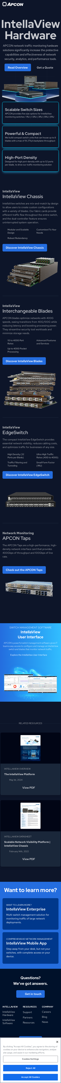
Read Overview (18, 67)
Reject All (30, 1068)
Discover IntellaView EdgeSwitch (27, 475)
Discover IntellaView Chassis (25, 247)
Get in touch (33, 994)
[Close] (57, 1041)
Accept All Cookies (30, 1077)
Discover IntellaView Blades (24, 361)
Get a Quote (45, 67)
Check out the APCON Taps (24, 570)
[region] (30, 1060)
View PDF (28, 787)
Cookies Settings (30, 1059)
